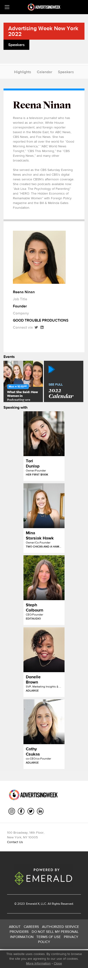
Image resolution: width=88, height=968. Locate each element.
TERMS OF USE (48, 937)
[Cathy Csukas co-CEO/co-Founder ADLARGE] (44, 721)
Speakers (66, 72)
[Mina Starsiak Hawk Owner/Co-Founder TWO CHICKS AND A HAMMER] (44, 505)
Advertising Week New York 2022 (43, 31)
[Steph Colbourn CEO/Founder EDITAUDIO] (44, 577)
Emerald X (32, 903)
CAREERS (31, 927)
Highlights (22, 72)
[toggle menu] (7, 7)
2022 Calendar (61, 391)
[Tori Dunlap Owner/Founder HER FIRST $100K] (44, 433)
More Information (38, 963)
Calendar (44, 72)
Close (58, 963)
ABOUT (15, 927)
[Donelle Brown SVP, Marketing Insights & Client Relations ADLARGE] (44, 649)
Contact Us (15, 842)
